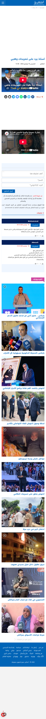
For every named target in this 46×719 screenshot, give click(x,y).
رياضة (7, 650)
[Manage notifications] (4, 714)
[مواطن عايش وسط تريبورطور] (23, 442)
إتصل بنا (34, 647)
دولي (12, 650)
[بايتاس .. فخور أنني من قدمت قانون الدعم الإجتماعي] (23, 298)
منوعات (15, 653)
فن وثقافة (38, 653)
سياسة (18, 647)
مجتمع (18, 650)
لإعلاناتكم (26, 647)
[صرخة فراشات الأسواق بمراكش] (23, 618)
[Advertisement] (23, 33)
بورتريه (33, 656)
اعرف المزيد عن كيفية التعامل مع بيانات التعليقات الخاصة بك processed (23, 206)
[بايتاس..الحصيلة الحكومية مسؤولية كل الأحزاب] (23, 336)
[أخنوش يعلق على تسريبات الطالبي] (23, 477)
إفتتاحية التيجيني (8, 647)
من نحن (41, 647)
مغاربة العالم (7, 656)
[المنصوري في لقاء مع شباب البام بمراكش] (23, 583)
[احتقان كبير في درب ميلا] (23, 512)
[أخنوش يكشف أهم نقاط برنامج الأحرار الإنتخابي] (23, 371)
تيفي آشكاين (27, 650)
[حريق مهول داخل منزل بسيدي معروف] (23, 547)
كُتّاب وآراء (40, 656)
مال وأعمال (24, 653)
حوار (21, 656)
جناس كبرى (7, 653)
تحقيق (26, 656)
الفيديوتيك (37, 650)
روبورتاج (15, 656)
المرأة (31, 653)
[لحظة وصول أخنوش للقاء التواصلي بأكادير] (23, 406)
